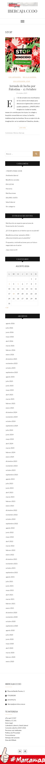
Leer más (22, 127)
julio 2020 (9, 635)
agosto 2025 (10, 377)
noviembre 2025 (12, 363)
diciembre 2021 (11, 559)
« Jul (6, 307)
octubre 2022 (10, 519)
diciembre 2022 (11, 510)
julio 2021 (9, 581)
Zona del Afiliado (10, 740)
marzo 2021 (10, 599)
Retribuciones (11, 193)
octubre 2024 (10, 421)
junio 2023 (10, 488)
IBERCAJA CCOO (22, 11)
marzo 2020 (10, 653)
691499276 (11, 700)
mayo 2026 (10, 337)
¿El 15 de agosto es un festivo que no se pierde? (22, 231)
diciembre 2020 (11, 613)
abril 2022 (9, 541)
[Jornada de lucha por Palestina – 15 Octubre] (22, 54)
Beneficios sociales (12, 180)
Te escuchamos (10, 735)
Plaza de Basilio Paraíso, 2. (16, 691)
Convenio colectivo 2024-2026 (15, 728)
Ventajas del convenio (12, 738)
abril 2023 (9, 492)
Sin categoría (15, 77)
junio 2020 (10, 639)
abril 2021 (9, 595)
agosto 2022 (10, 528)
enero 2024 (10, 457)
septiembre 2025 (12, 372)
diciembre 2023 (11, 461)
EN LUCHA (10, 184)
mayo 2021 (10, 590)
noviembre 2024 (12, 417)
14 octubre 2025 (21, 93)
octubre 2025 (10, 368)
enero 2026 (10, 355)
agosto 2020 (10, 630)
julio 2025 (9, 381)
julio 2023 (9, 483)
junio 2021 (10, 586)
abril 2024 (9, 443)
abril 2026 (9, 341)
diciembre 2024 (11, 412)
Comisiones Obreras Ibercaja (14, 133)
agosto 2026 (10, 323)
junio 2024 (10, 435)
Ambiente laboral (12, 175)
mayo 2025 (10, 390)
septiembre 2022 (12, 524)
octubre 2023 (10, 470)
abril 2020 (9, 648)
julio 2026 (9, 328)
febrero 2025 (10, 403)
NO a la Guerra (29, 77)
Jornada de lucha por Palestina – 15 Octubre (22, 87)
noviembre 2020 (12, 617)
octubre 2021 (10, 568)
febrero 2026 (10, 350)
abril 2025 (9, 395)
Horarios (9, 189)
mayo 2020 (10, 644)
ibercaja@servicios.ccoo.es (16, 704)
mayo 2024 (10, 439)
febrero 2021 (10, 604)
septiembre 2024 (12, 426)
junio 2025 (10, 386)
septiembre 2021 (12, 572)
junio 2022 (10, 532)
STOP (28, 81)
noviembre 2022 (12, 515)
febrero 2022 (10, 550)
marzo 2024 (10, 448)
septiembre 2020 (12, 626)
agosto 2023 (10, 479)
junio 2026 (10, 332)
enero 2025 (10, 408)
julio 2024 (9, 430)
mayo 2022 (10, 537)
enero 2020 (10, 661)
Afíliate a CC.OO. (10, 720)
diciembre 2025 (11, 359)
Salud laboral (10, 202)
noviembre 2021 (12, 564)
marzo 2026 (10, 346)
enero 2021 (10, 608)
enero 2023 (10, 506)
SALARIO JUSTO (12, 198)
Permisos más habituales (13, 730)
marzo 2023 (10, 497)
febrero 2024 (10, 452)
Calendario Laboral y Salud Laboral (16, 725)
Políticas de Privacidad (12, 733)
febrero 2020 (10, 657)
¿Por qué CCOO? (10, 718)
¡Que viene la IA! (12, 250)
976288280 (11, 695)
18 (14, 294)
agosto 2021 (10, 577)
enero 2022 (10, 555)
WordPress (32, 761)
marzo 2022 (10, 546)
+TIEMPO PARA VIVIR (14, 171)
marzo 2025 (10, 399)
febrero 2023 (10, 501)
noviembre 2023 (12, 466)
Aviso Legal (9, 723)
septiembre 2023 (12, 475)
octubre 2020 (10, 621)
